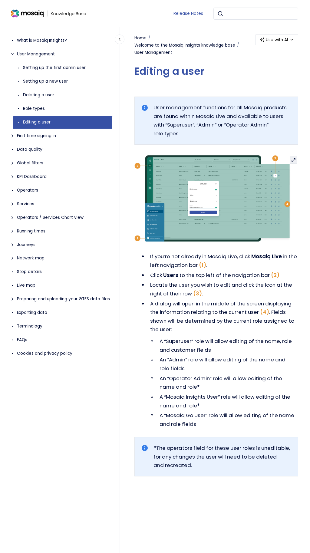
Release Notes (188, 13)
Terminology (29, 326)
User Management (36, 54)
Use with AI (277, 40)
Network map (31, 258)
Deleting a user (38, 95)
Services (25, 204)
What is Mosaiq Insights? (42, 40)
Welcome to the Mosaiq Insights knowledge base (184, 45)
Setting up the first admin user (54, 68)
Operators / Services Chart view (50, 217)
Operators (27, 190)
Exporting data (32, 312)
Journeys (26, 245)
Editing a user (37, 122)
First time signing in (36, 136)
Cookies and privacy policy (44, 353)
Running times (31, 231)
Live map (26, 285)
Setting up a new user (45, 81)
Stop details (29, 272)
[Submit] (220, 13)
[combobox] (256, 13)
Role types (34, 108)
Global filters (30, 163)
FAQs (22, 340)
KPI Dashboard (32, 176)
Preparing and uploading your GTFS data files (63, 299)
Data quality (29, 149)
